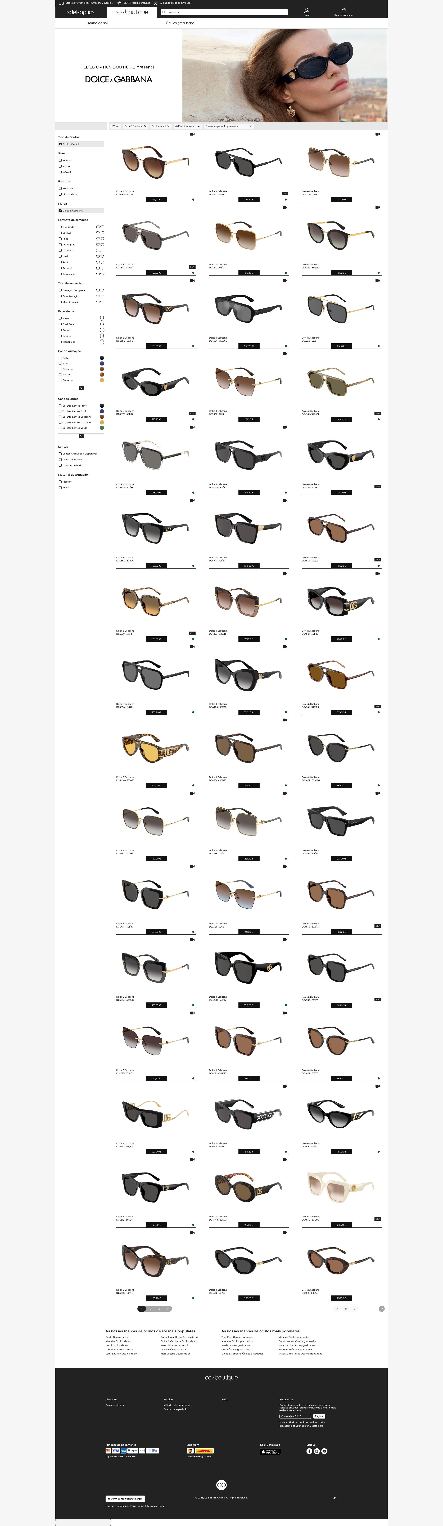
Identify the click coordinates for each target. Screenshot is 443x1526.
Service (168, 1399)
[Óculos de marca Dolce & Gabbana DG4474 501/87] (155, 892)
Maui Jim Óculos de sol (174, 1345)
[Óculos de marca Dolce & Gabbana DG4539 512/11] (155, 599)
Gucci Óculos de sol (117, 1345)
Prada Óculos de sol (117, 1337)
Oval (65, 256)
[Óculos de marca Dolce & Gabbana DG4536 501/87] (341, 452)
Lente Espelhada (72, 465)
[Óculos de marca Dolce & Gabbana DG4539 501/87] (341, 965)
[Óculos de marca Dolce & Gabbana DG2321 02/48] (248, 892)
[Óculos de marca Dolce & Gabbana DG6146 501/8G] (341, 1112)
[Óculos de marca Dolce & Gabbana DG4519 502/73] (341, 1258)
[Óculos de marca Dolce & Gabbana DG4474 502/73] (248, 1038)
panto (66, 262)
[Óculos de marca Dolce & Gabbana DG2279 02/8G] (248, 819)
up (334, 1497)
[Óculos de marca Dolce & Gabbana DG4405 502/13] (155, 1258)
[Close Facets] (81, 126)
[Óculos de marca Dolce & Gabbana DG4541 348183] (341, 672)
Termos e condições (117, 1506)
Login (306, 15)
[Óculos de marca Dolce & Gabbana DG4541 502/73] (341, 526)
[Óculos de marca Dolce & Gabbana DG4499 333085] (155, 745)
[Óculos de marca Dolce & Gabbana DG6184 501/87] (248, 1112)
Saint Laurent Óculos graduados (297, 1341)
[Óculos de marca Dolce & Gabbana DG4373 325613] (248, 599)
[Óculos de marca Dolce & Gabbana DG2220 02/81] (341, 306)
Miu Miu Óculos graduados (237, 1341)
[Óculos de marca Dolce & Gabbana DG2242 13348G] (155, 819)
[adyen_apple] (142, 1450)
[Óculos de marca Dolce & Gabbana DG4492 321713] (341, 1038)
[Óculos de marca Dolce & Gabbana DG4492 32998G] (341, 745)
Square (67, 336)
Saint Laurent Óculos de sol (121, 1353)
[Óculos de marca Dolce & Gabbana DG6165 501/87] (248, 526)
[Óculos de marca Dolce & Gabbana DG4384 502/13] (155, 306)
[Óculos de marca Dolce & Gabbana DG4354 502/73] (248, 745)
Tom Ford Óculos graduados (238, 1337)
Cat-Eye (67, 232)
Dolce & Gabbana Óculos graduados (242, 1353)
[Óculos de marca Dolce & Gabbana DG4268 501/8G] (341, 233)
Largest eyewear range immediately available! (89, 3)
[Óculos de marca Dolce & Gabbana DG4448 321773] (248, 1185)
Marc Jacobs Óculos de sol (176, 1353)
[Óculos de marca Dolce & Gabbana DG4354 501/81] (155, 452)
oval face (68, 324)
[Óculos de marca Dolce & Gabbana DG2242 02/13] (248, 233)
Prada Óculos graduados (236, 1345)
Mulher (67, 160)
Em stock (68, 188)
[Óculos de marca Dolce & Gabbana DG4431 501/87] (341, 819)
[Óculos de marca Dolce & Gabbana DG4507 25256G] (248, 306)
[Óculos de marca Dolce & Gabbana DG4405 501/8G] (248, 672)
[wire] (152, 1450)
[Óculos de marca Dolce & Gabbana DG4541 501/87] (248, 159)
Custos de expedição (175, 1409)
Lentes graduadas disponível (80, 453)
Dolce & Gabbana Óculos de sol (179, 1341)
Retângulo (69, 244)
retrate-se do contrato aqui (125, 1498)
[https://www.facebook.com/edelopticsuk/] (309, 1451)
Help (224, 1399)
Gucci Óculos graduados (236, 1349)
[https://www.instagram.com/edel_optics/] (317, 1451)
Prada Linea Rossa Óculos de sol (179, 1337)
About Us (111, 1399)
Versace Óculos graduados (294, 1337)
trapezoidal (69, 341)
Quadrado (68, 227)
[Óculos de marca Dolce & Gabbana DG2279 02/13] (341, 159)
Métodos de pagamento (177, 1405)
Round (66, 330)
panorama (69, 250)
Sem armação (71, 296)
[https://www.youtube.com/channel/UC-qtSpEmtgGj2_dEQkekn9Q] (324, 1451)
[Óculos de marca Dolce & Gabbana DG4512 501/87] (155, 1185)
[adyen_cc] (108, 1450)
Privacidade (136, 1506)
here (320, 1425)
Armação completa (74, 290)
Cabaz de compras (343, 15)
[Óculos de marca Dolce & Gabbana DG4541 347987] (155, 233)
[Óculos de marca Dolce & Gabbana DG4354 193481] (155, 672)
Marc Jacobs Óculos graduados (297, 1345)
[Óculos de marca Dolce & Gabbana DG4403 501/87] (248, 452)
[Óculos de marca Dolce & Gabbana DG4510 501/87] (155, 1112)
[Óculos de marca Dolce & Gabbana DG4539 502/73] (341, 892)
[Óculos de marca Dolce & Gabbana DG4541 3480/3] (341, 379)
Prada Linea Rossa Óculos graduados (300, 1353)
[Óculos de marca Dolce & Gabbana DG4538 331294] (341, 1185)
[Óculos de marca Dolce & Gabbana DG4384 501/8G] (155, 526)
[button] (80, 12)
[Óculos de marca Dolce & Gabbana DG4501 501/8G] (341, 599)
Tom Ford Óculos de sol (119, 1349)
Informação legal (155, 1506)
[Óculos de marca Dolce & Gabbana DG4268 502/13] (155, 159)
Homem (67, 166)
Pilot (65, 238)
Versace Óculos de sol (173, 1349)
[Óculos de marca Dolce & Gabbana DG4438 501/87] (248, 965)
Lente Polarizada (72, 459)
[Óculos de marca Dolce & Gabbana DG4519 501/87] (248, 1258)
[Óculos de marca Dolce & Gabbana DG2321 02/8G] (155, 1038)
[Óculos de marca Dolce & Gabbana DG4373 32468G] (155, 965)
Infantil (67, 172)
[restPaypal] (132, 1450)
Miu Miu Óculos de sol (118, 1341)
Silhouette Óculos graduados (296, 1349)
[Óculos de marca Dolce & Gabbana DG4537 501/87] (155, 379)
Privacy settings (115, 1405)
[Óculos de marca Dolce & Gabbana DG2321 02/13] (248, 379)
